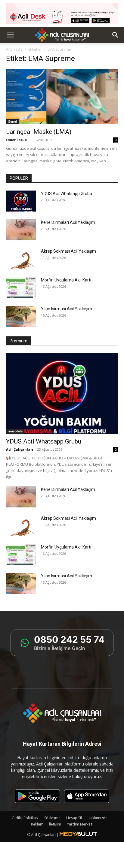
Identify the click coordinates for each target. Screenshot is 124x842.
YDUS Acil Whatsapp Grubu (66, 193)
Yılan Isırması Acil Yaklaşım (66, 308)
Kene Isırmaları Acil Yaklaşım (68, 222)
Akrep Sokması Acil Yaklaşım (68, 251)
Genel (12, 121)
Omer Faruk (16, 139)
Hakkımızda (97, 817)
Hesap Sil (74, 817)
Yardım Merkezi (80, 824)
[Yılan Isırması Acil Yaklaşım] (21, 316)
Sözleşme (52, 817)
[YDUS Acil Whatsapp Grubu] (21, 201)
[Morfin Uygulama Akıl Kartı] (21, 287)
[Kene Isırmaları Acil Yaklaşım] (21, 229)
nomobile (15, 431)
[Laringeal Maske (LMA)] (62, 96)
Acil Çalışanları (19, 449)
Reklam (37, 824)
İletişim (55, 824)
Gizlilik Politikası (25, 817)
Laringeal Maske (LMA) (38, 131)
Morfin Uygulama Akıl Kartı (66, 280)
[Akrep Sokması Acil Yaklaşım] (21, 258)
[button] (10, 35)
